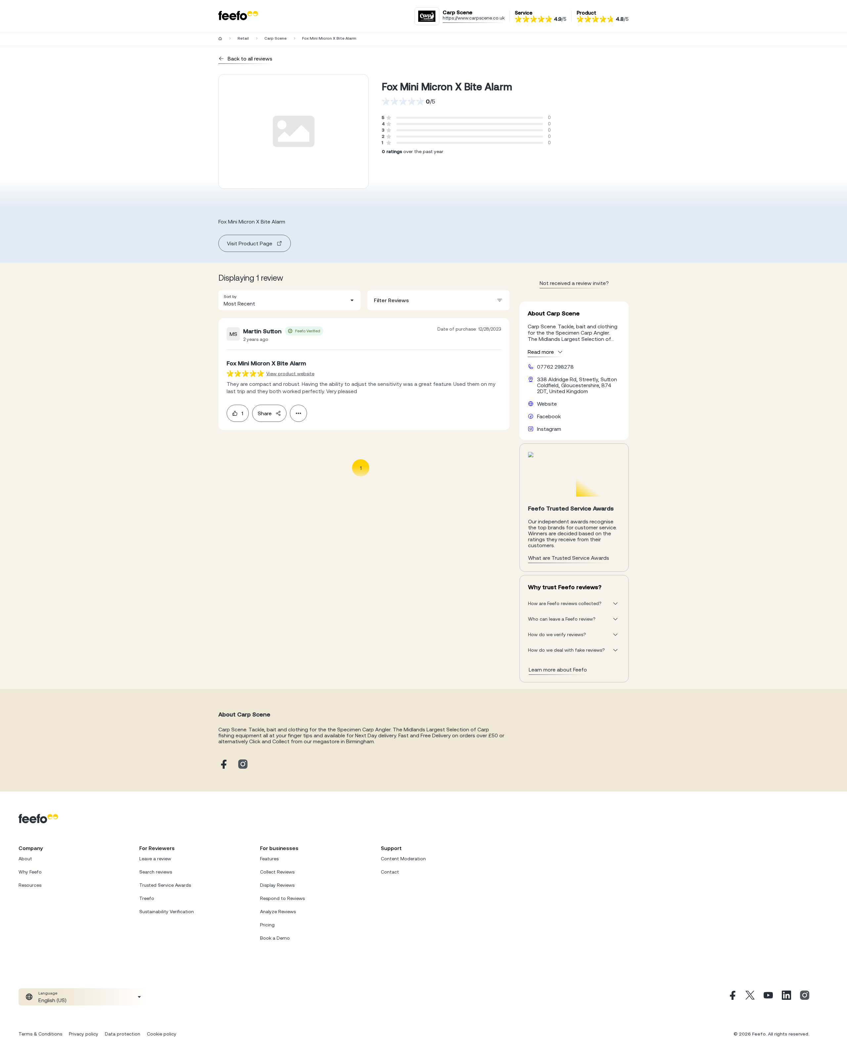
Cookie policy (161, 1034)
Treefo (146, 898)
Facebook (549, 416)
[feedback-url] (245, 373)
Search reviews (155, 872)
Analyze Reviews (278, 911)
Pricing (267, 924)
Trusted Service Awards (165, 885)
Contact (390, 872)
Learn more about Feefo (558, 669)
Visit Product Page (249, 243)
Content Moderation (403, 858)
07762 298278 (555, 367)
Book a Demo (275, 938)
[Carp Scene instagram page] (242, 764)
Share (265, 413)
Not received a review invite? (574, 283)
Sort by (230, 296)
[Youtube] (768, 997)
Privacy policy (83, 1034)
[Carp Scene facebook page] (223, 764)
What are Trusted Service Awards (568, 558)
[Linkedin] (786, 997)
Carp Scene (275, 38)
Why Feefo (30, 872)
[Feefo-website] (238, 16)
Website (547, 404)
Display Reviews (277, 885)
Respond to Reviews (282, 898)
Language (47, 993)
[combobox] (289, 300)
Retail (243, 38)
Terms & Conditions (40, 1034)
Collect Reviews (277, 872)
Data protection (122, 1034)
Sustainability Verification (166, 911)
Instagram (549, 429)
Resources (30, 885)
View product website (290, 373)
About (25, 858)
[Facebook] (731, 997)
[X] (750, 997)
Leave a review (155, 858)
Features (269, 858)
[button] (289, 300)
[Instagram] (804, 997)
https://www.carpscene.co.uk (474, 17)
